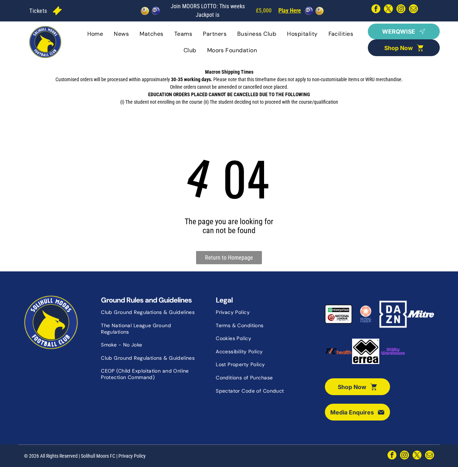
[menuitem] (38, 10)
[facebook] (375, 9)
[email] (413, 9)
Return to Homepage (229, 257)
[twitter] (388, 9)
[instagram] (400, 9)
